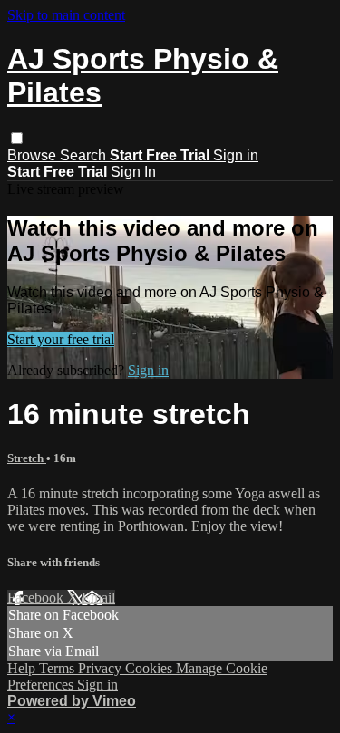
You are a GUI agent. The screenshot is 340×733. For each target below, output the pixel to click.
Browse (33, 155)
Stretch (26, 458)
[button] (17, 138)
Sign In (133, 171)
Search (85, 155)
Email (98, 597)
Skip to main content (66, 15)
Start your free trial (60, 339)
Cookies (150, 668)
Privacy (101, 668)
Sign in (235, 155)
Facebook (37, 597)
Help (23, 668)
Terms (58, 668)
